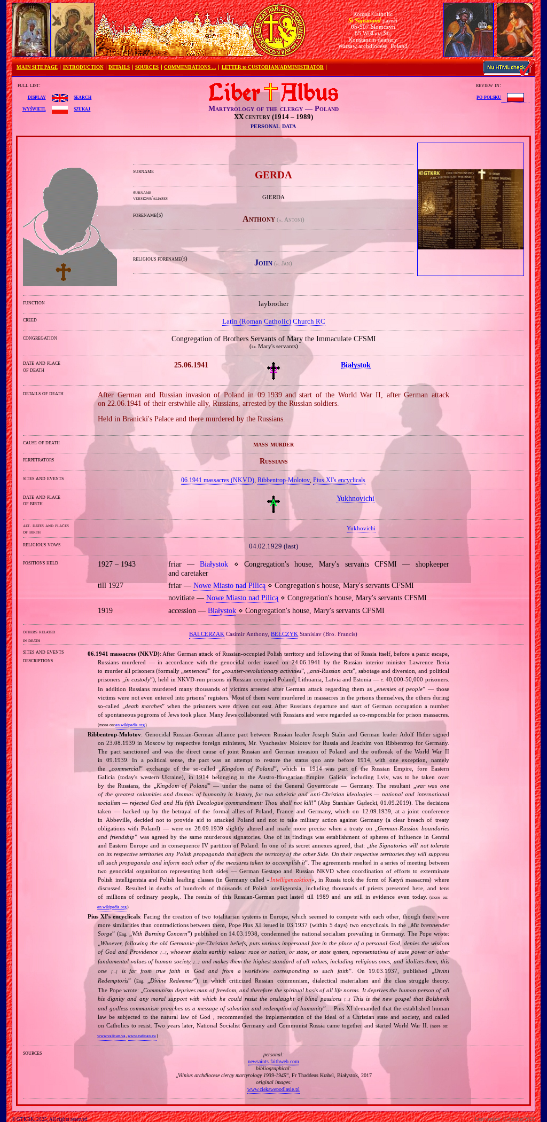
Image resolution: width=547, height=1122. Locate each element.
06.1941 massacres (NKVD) (217, 480)
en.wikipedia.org (130, 725)
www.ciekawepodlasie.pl (273, 1089)
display (37, 96)
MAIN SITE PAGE (37, 67)
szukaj (82, 108)
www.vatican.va (111, 1035)
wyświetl (34, 108)
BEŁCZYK (284, 634)
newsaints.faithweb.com (273, 1061)
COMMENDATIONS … (190, 67)
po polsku (488, 96)
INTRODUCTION (83, 67)
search (82, 96)
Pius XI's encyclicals (339, 480)
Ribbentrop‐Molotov (283, 480)
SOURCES (147, 67)
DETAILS (119, 67)
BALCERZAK (206, 634)
